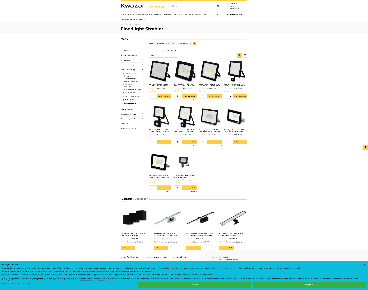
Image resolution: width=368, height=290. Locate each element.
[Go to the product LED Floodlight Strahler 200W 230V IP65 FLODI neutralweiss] (160, 70)
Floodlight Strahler (129, 104)
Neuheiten (124, 124)
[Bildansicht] (239, 55)
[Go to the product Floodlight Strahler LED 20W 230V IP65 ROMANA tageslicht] (235, 116)
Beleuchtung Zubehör (129, 119)
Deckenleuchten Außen (130, 81)
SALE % (123, 46)
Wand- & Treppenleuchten (131, 96)
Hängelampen (127, 84)
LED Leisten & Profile (128, 114)
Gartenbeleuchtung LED (131, 73)
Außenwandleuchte (129, 79)
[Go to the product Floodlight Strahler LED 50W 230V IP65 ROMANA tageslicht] (160, 162)
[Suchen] (218, 6)
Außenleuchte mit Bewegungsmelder (129, 100)
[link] (166, 43)
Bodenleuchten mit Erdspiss (129, 93)
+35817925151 (156, 7)
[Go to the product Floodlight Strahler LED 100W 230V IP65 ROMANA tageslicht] (210, 116)
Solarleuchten (127, 76)
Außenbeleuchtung (128, 70)
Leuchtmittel (125, 60)
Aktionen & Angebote (128, 128)
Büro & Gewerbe (127, 109)
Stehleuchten (127, 87)
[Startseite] (133, 6)
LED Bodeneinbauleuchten (132, 89)
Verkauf (127, 198)
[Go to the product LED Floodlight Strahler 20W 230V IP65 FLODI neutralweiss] (185, 70)
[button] (168, 99)
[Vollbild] (245, 55)
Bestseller (141, 198)
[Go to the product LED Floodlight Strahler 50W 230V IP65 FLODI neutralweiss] (210, 70)
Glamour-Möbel (126, 50)
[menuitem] (123, 14)
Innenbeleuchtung (127, 65)
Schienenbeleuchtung (129, 55)
